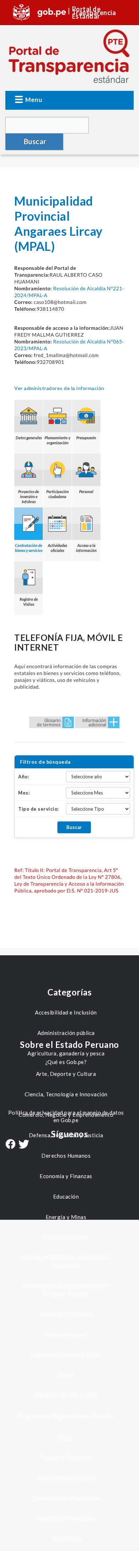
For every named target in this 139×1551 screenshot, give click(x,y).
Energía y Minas (66, 1217)
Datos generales (29, 437)
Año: (23, 776)
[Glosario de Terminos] (51, 722)
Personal (86, 491)
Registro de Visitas (29, 601)
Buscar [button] (35, 141)
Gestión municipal (66, 1237)
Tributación (66, 1539)
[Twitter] (24, 1145)
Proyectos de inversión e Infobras (28, 496)
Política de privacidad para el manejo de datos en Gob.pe (66, 1116)
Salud (66, 1436)
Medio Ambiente (66, 1334)
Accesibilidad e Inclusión (66, 1012)
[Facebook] (10, 1145)
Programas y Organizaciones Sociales (66, 1416)
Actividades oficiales (57, 548)
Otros (66, 1375)
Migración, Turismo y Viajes (66, 1354)
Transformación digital (66, 1477)
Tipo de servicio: (38, 809)
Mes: (24, 793)
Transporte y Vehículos (66, 1518)
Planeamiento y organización (57, 440)
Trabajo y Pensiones (66, 1457)
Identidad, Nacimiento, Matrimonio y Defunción (66, 1262)
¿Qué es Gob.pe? (66, 1062)
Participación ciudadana (57, 494)
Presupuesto (86, 437)
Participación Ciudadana (66, 1395)
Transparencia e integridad (66, 1498)
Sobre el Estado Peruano (69, 1044)
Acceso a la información (86, 548)
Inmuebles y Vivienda (66, 1314)
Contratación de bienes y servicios (28, 548)
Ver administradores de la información (59, 388)
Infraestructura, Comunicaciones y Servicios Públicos (66, 1290)
